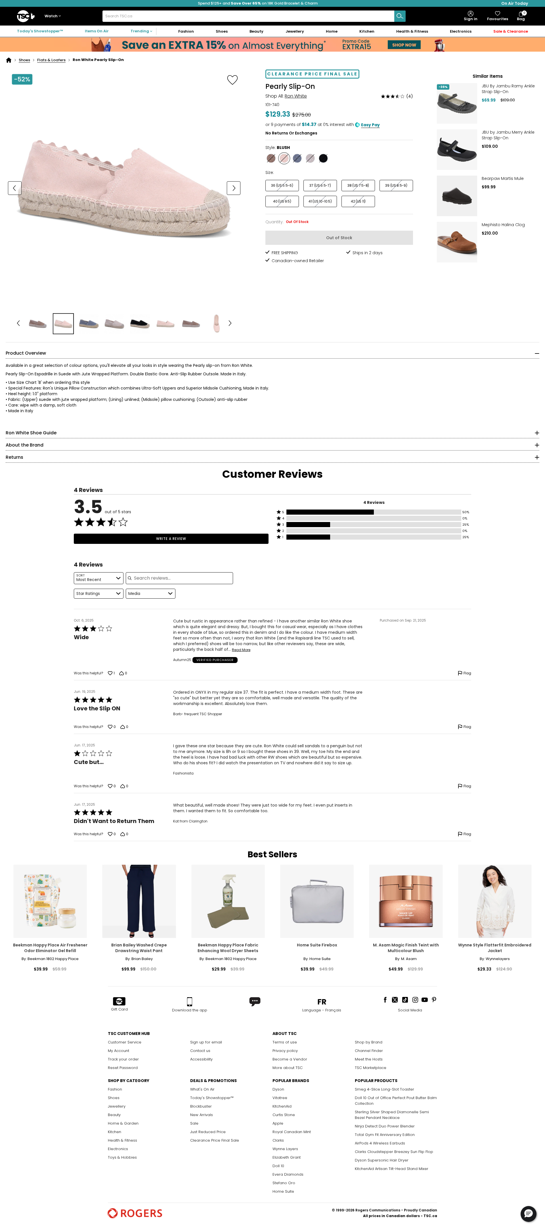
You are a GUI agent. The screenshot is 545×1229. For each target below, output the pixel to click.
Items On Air (97, 31)
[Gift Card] (119, 1001)
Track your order (123, 1059)
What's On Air (202, 1089)
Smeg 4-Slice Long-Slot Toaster (384, 1089)
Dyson (278, 1089)
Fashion (115, 1089)
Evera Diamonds (287, 1174)
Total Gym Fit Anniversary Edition (385, 1134)
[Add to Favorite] (232, 79)
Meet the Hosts (369, 1059)
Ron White (296, 96)
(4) (409, 96)
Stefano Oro (283, 1183)
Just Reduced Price (208, 1132)
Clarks (278, 1140)
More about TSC (287, 1067)
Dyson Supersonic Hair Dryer (381, 1160)
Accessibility (201, 1059)
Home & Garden (123, 1123)
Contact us (200, 1050)
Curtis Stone (283, 1115)
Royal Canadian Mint (291, 1132)
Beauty (114, 1115)
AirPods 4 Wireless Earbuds (380, 1143)
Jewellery (116, 1106)
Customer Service (124, 1042)
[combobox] (254, 16)
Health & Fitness (122, 1140)
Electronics (118, 1149)
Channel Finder (369, 1050)
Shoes (24, 60)
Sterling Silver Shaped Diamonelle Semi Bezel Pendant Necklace (392, 1114)
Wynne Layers (285, 1149)
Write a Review (171, 538)
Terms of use (284, 1042)
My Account (118, 1050)
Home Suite (283, 1191)
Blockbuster (201, 1106)
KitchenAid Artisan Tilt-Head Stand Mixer (391, 1168)
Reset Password (123, 1067)
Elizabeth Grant (286, 1157)
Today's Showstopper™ (40, 31)
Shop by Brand (368, 1042)
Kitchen (114, 1132)
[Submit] (400, 16)
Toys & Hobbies (122, 1157)
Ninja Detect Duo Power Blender (385, 1126)
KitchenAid (282, 1106)
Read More (241, 650)
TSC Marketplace (370, 1067)
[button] (54, 16)
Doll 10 (278, 1166)
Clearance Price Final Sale (214, 1140)
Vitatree (279, 1097)
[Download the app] (189, 1001)
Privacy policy (285, 1050)
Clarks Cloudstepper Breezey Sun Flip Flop (394, 1151)
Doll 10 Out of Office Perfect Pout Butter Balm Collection (396, 1100)
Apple (277, 1123)
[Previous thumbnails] (18, 324)
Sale (194, 1123)
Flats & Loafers (51, 60)
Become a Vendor (289, 1059)
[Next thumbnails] (230, 324)
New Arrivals (201, 1115)
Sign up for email (206, 1042)
